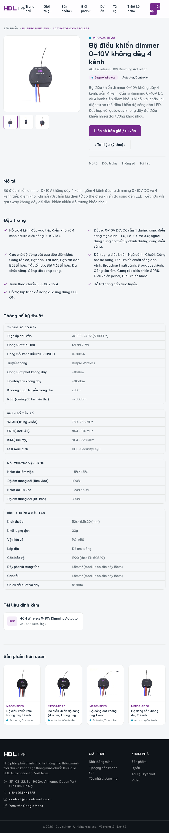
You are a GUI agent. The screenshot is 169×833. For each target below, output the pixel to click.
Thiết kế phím (133, 9)
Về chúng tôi (107, 826)
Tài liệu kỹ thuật (143, 774)
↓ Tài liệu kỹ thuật (109, 144)
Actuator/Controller (71, 28)
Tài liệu (115, 9)
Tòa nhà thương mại (103, 779)
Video (136, 780)
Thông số (128, 163)
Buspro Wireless (35, 28)
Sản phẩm (66, 9)
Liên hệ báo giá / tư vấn (115, 131)
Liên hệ (155, 9)
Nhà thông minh (100, 762)
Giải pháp (86, 9)
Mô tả (93, 163)
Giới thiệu (47, 9)
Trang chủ (30, 9)
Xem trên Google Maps (26, 806)
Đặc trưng (109, 163)
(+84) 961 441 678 (22, 793)
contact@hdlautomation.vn (30, 799)
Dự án (102, 9)
